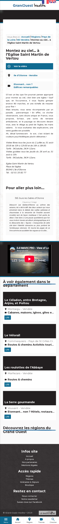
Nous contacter (29, 496)
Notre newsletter (29, 499)
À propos (29, 459)
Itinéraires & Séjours (29, 482)
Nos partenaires (29, 462)
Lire (8, 317)
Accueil (25, 37)
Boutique (29, 485)
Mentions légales (29, 465)
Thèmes (29, 479)
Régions (35, 37)
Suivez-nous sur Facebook (29, 502)
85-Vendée (23, 40)
